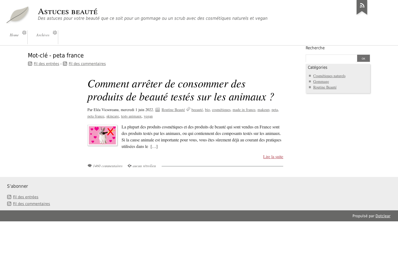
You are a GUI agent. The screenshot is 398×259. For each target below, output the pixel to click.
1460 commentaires (107, 165)
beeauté (197, 109)
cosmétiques (221, 109)
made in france (244, 109)
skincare (112, 116)
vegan (148, 116)
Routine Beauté (173, 109)
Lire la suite (273, 157)
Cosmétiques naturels (329, 75)
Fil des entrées (46, 63)
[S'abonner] (362, 14)
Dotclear (383, 216)
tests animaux (131, 116)
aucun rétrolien (144, 165)
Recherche (315, 48)
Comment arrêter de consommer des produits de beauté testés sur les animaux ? (180, 89)
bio (207, 109)
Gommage (321, 81)
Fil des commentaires (87, 63)
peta (275, 109)
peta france (95, 116)
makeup (263, 109)
